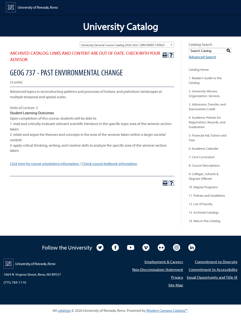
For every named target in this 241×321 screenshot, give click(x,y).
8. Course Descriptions (204, 165)
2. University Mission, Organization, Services (204, 93)
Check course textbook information (109, 163)
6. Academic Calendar (204, 148)
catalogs (64, 310)
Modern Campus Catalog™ (167, 310)
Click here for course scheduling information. (45, 163)
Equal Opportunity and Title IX (212, 277)
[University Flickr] (161, 247)
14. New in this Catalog (204, 221)
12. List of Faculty (201, 204)
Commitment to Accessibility (213, 269)
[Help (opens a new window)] (171, 55)
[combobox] (127, 44)
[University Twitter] (100, 247)
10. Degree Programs (203, 187)
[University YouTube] (131, 247)
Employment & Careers (164, 261)
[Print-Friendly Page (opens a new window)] (165, 55)
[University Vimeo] (146, 247)
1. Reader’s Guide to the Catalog (205, 80)
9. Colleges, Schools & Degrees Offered (203, 176)
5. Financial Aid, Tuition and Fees (207, 137)
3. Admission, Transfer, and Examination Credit (207, 106)
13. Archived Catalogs (204, 212)
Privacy (177, 277)
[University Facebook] (116, 247)
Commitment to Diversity (216, 261)
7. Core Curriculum (202, 157)
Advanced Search (202, 57)
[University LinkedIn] (191, 247)
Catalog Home (199, 69)
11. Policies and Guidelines (207, 195)
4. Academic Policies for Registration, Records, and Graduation (207, 122)
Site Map (175, 284)
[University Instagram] (177, 247)
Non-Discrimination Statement (157, 269)
